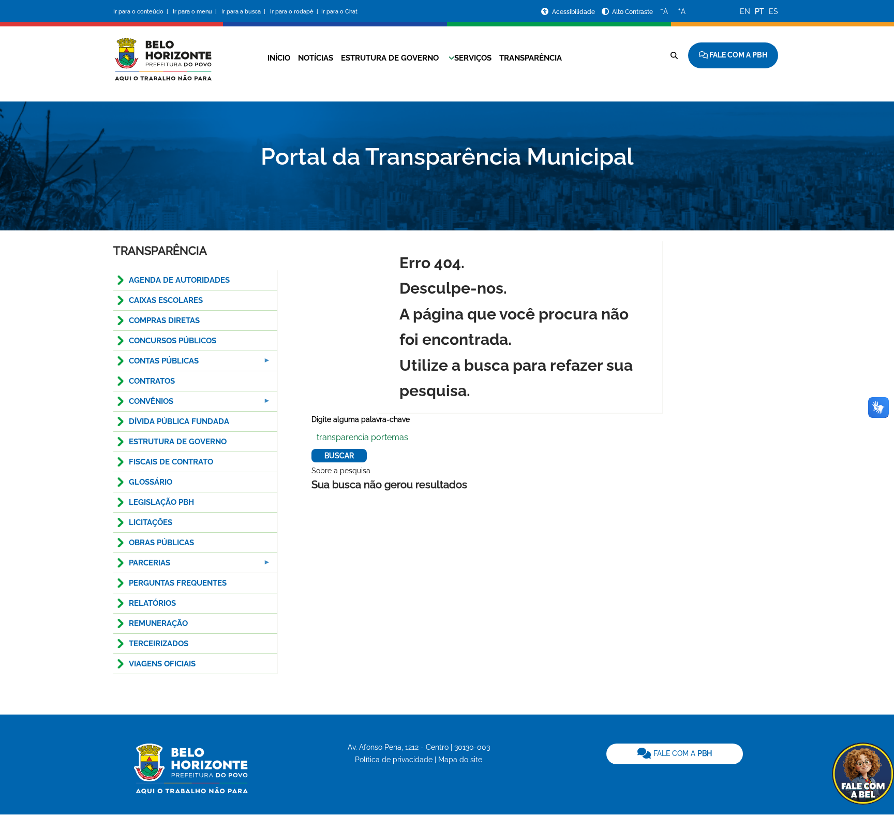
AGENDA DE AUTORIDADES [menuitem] (179, 280)
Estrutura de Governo (390, 58)
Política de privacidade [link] (394, 759)
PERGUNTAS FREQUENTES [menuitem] (178, 583)
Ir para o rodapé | (295, 11)
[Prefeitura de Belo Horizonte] (162, 52)
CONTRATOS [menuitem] (152, 381)
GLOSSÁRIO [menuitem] (150, 482)
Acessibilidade (574, 12)
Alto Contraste (632, 12)
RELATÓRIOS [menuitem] (152, 603)
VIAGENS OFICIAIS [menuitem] (162, 663)
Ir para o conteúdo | (142, 11)
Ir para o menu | (195, 11)
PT (759, 11)
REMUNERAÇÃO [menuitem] (158, 623)
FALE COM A (681, 753)
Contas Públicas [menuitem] (156, 363)
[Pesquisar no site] (674, 55)
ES (773, 11)
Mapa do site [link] (460, 759)
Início (278, 58)
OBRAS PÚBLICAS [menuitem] (161, 542)
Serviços (472, 58)
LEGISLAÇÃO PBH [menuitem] (161, 502)
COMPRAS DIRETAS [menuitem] (164, 320)
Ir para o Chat (339, 11)
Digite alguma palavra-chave (360, 419)
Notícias (315, 58)
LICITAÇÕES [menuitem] (150, 522)
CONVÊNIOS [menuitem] (143, 404)
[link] (674, 754)
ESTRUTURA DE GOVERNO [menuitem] (178, 441)
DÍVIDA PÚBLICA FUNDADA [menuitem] (179, 421)
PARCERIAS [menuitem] (141, 565)
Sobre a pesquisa (340, 471)
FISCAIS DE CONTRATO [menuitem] (171, 462)
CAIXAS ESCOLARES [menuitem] (166, 300)
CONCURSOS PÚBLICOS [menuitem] (172, 340)
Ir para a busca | (244, 11)
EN (745, 11)
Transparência (530, 58)
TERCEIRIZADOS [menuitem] (158, 643)
